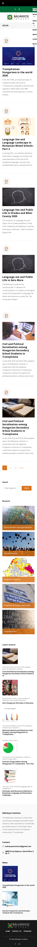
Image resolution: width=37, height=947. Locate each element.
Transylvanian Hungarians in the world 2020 (17, 72)
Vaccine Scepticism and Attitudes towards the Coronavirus (16, 912)
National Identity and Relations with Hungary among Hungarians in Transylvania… (17, 732)
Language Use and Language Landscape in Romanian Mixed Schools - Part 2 (18, 144)
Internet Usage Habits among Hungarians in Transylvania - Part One (18, 762)
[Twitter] (19, 9)
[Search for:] (12, 488)
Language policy (10, 631)
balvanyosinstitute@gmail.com (18, 846)
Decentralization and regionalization (18, 527)
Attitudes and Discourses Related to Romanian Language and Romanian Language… (17, 793)
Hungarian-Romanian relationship (17, 605)
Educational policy (11, 553)
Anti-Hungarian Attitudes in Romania (17, 703)
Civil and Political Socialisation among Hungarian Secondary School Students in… (18, 673)
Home (8, 931)
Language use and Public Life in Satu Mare (17, 278)
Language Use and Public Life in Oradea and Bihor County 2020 (17, 213)
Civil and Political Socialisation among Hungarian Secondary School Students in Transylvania (15, 350)
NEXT (21, 468)
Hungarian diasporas (12, 579)
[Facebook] (15, 9)
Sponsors (27, 931)
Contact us (16, 931)
